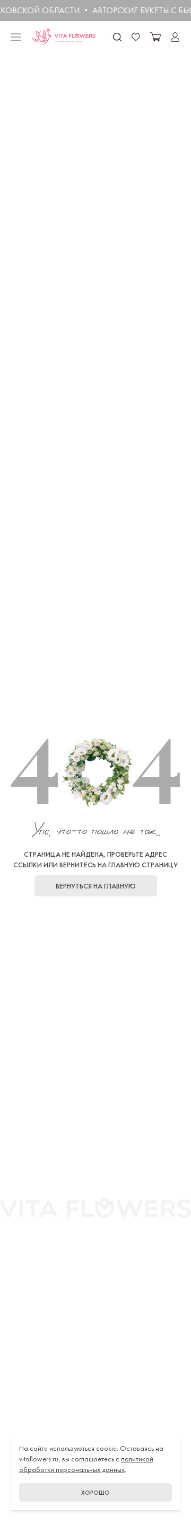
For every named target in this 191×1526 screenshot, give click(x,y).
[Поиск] (117, 37)
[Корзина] (155, 37)
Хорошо (95, 1492)
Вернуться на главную (96, 886)
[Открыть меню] (16, 37)
